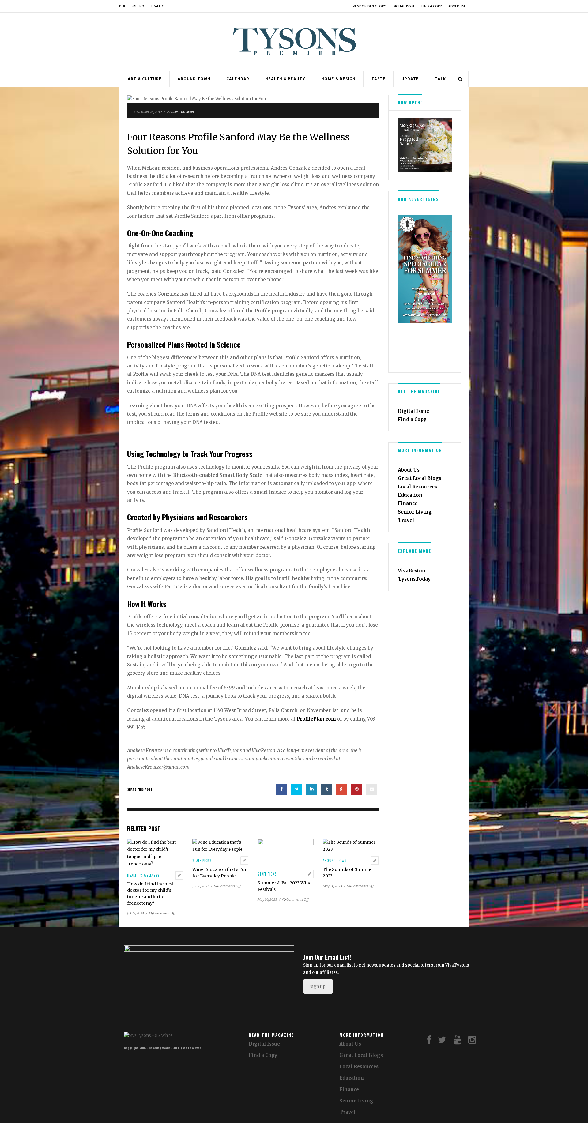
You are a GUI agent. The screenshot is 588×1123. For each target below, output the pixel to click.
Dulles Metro (131, 6)
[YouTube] (458, 1041)
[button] (402, 145)
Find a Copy (431, 6)
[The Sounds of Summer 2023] (351, 845)
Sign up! (318, 986)
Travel (406, 520)
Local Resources (417, 487)
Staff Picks (201, 860)
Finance (407, 503)
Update (410, 79)
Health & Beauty (285, 79)
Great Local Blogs (419, 478)
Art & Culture (145, 79)
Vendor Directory (369, 6)
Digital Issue (404, 6)
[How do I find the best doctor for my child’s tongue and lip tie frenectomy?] (155, 853)
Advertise (457, 6)
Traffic (157, 6)
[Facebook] (429, 1041)
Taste (378, 79)
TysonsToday (414, 579)
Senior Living (415, 512)
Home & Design (338, 79)
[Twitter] (442, 1041)
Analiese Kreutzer (180, 112)
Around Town (194, 79)
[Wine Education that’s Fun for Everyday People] (220, 845)
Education (410, 495)
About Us (409, 470)
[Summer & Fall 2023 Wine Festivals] (286, 852)
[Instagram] (472, 1041)
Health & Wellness (143, 875)
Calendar (237, 79)
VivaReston (411, 571)
